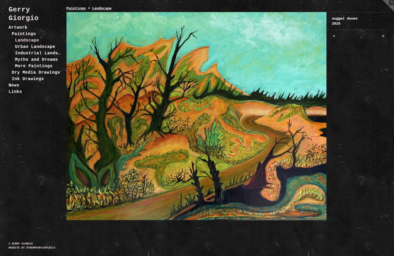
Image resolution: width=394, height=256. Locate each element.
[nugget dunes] (196, 116)
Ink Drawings (28, 79)
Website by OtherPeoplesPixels (32, 247)
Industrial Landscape (38, 53)
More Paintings (34, 66)
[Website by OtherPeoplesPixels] (383, 10)
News (14, 85)
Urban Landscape (35, 46)
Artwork (18, 27)
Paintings (24, 34)
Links (15, 91)
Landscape (27, 40)
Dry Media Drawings (36, 72)
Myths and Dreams (36, 59)
